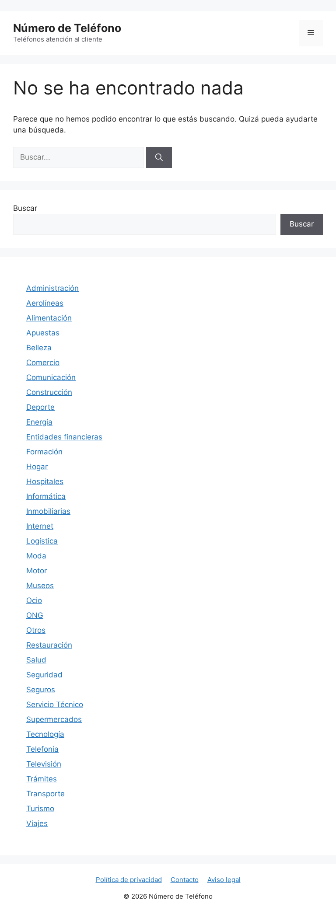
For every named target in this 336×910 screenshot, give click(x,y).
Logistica (42, 541)
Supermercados (54, 719)
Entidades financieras (64, 436)
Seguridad (44, 674)
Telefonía (42, 749)
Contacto (185, 879)
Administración (52, 288)
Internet (39, 526)
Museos (40, 585)
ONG (34, 615)
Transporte (45, 793)
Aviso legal (224, 879)
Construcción (49, 392)
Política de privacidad (129, 879)
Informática (46, 496)
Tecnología (45, 734)
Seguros (40, 689)
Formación (44, 451)
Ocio (34, 600)
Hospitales (44, 481)
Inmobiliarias (48, 511)
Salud (36, 659)
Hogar (37, 466)
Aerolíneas (44, 303)
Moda (36, 555)
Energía (39, 422)
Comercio (43, 362)
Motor (36, 570)
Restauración (49, 645)
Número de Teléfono (67, 28)
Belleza (39, 347)
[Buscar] (159, 157)
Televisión (43, 764)
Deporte (40, 407)
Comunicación (51, 377)
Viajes (37, 823)
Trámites (41, 778)
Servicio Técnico (54, 704)
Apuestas (43, 332)
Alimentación (49, 318)
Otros (36, 630)
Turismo (40, 808)
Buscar (25, 208)
